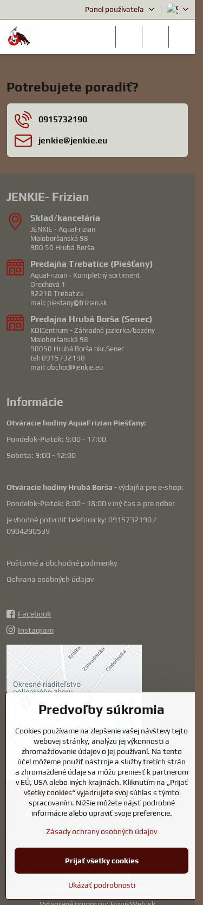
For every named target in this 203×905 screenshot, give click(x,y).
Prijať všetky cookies (102, 860)
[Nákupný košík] (155, 37)
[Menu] (182, 37)
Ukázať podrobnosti (101, 885)
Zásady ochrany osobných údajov (101, 831)
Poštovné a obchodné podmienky (61, 563)
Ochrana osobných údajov (50, 579)
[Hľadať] (129, 37)
